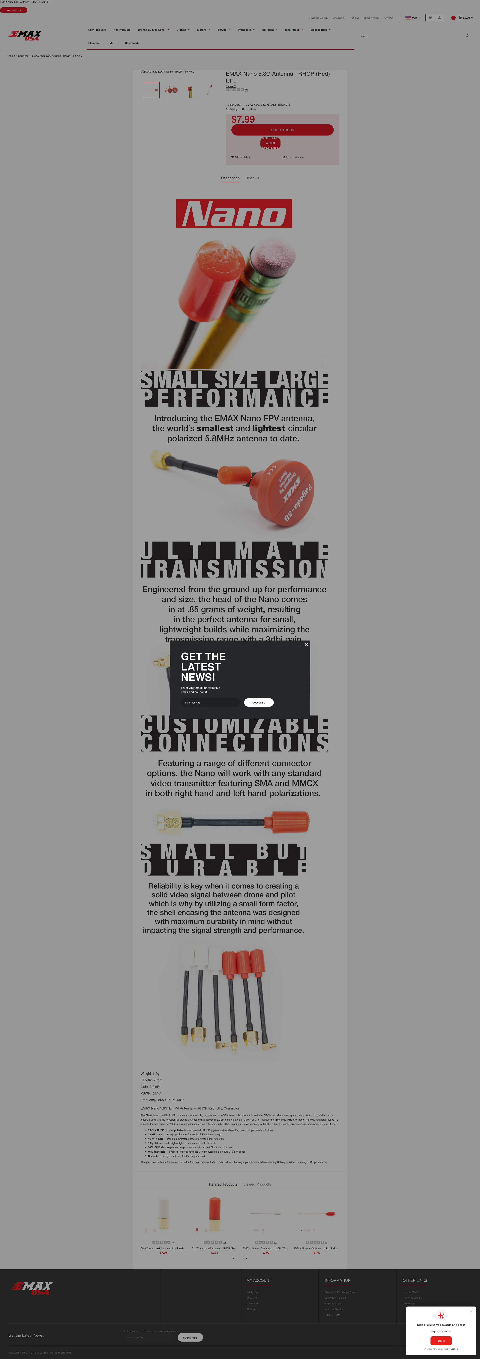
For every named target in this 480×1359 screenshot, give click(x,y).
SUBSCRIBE (259, 702)
